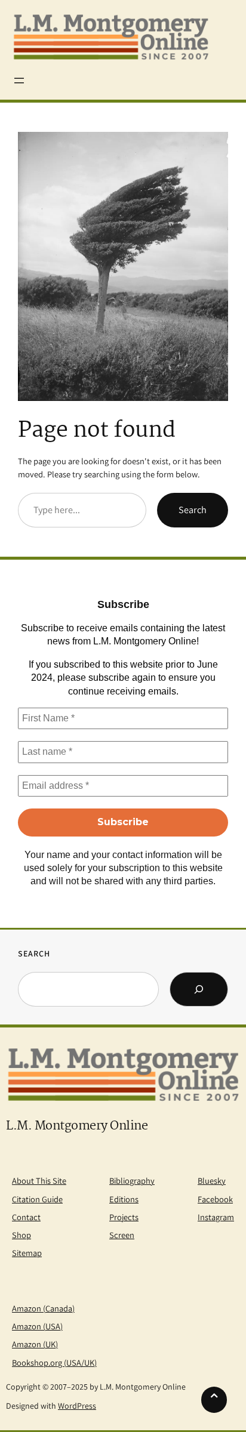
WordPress (77, 1405)
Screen (121, 1234)
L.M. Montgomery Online (76, 1126)
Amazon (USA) (37, 1326)
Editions (124, 1199)
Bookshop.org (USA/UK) (54, 1362)
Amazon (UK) (35, 1344)
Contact (26, 1217)
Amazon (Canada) (43, 1308)
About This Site (39, 1180)
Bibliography (132, 1180)
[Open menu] (19, 80)
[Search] (199, 989)
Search (193, 509)
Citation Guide (37, 1199)
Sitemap (27, 1252)
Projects (124, 1217)
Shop (21, 1234)
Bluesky (212, 1180)
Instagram (216, 1217)
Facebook (215, 1199)
